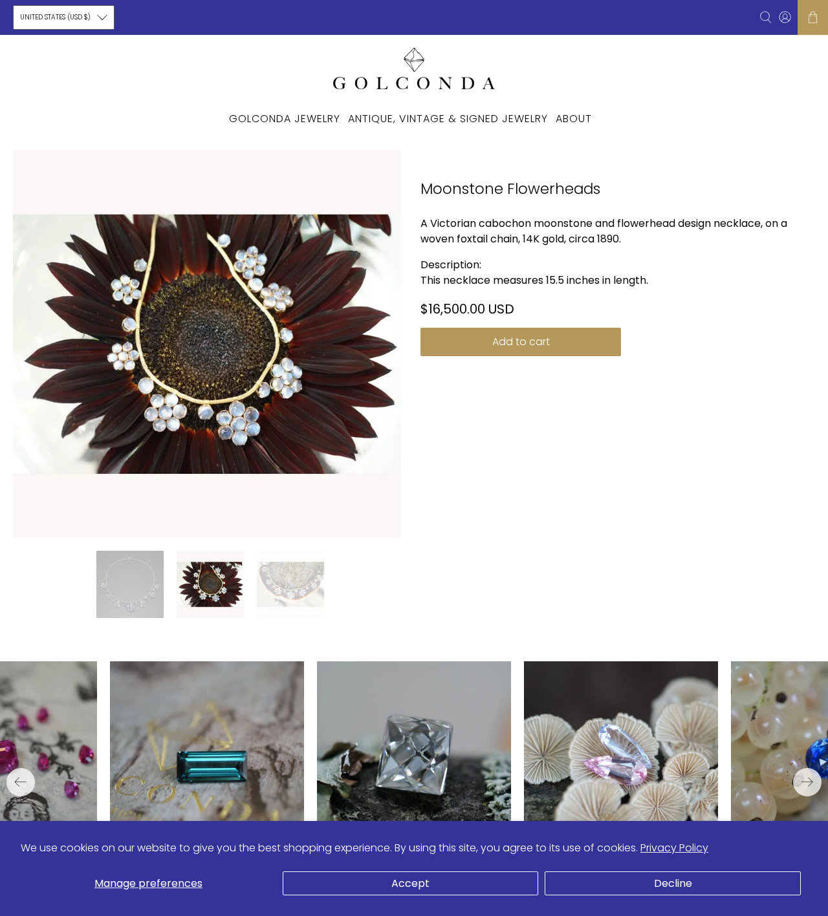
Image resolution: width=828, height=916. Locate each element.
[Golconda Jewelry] (414, 68)
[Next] (807, 782)
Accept (410, 883)
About (574, 118)
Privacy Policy (674, 847)
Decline (673, 883)
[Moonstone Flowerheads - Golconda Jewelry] (207, 344)
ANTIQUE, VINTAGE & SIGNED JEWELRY (448, 118)
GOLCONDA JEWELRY (284, 118)
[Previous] (20, 782)
